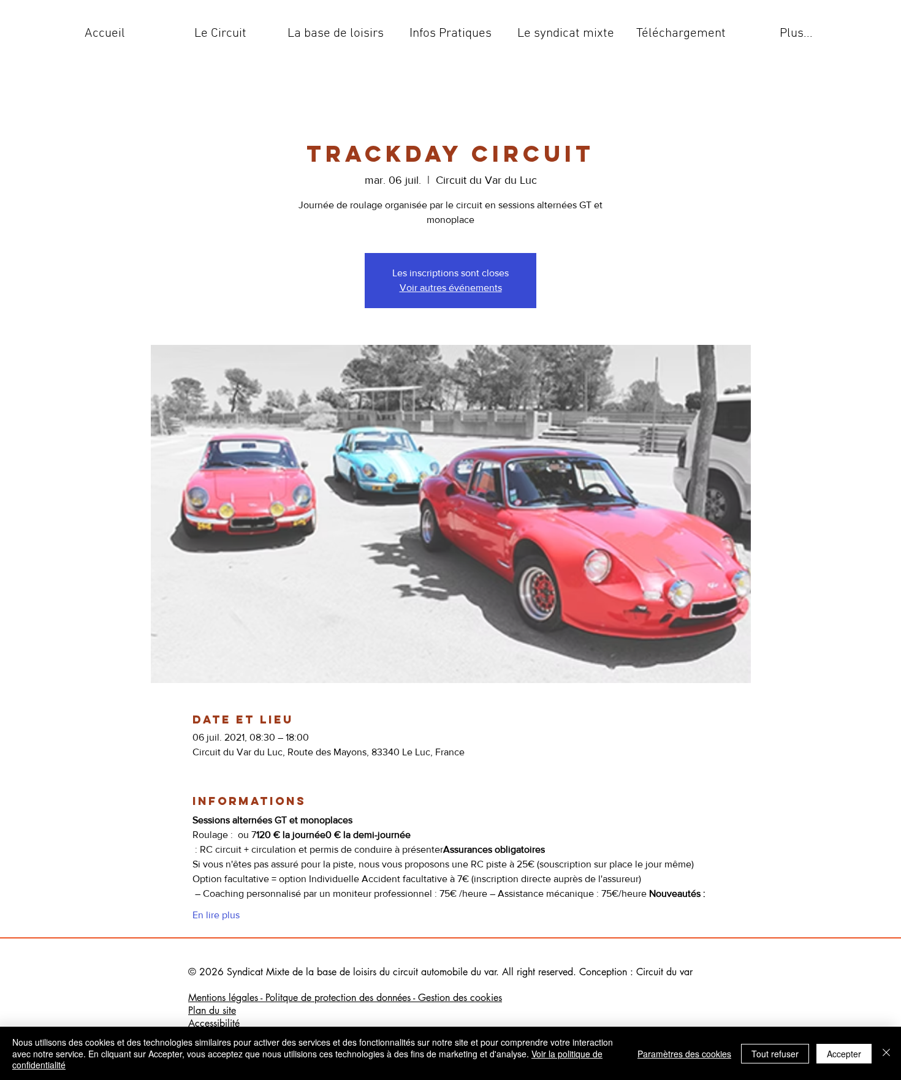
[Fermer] (886, 1053)
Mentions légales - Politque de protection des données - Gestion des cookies (345, 997)
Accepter (844, 1054)
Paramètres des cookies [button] (684, 1054)
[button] (220, 33)
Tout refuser (775, 1054)
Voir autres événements (451, 287)
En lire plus (216, 915)
